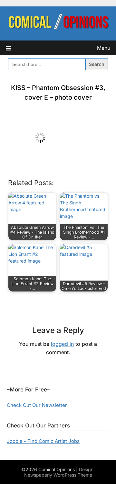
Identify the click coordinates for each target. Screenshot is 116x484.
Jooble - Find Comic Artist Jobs (43, 441)
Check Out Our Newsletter (37, 405)
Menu (103, 48)
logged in (62, 344)
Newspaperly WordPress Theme (58, 475)
